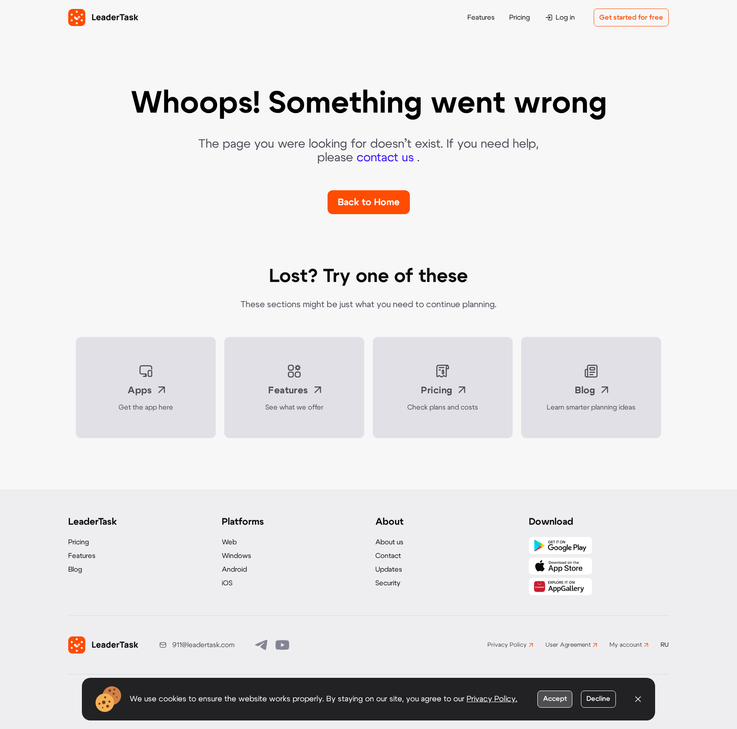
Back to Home (369, 202)
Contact (388, 555)
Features (481, 17)
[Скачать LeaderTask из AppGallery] (560, 586)
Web (229, 542)
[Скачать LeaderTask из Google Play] (560, 545)
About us (389, 542)
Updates (388, 569)
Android (234, 569)
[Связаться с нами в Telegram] (262, 645)
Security (387, 583)
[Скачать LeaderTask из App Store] (560, 566)
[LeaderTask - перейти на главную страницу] (103, 17)
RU (665, 645)
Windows (236, 555)
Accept (555, 698)
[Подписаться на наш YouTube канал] (282, 645)
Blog (75, 569)
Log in (565, 17)
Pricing (519, 17)
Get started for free (631, 17)
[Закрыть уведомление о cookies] (638, 699)
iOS (227, 583)
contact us (387, 158)
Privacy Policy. (492, 699)
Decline (598, 698)
